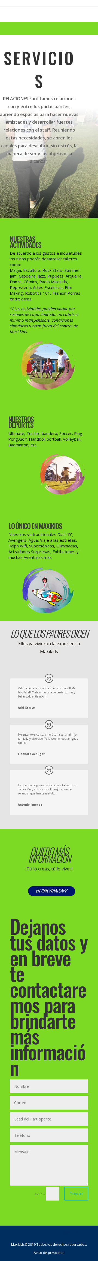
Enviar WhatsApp (51, 890)
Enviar (76, 1193)
